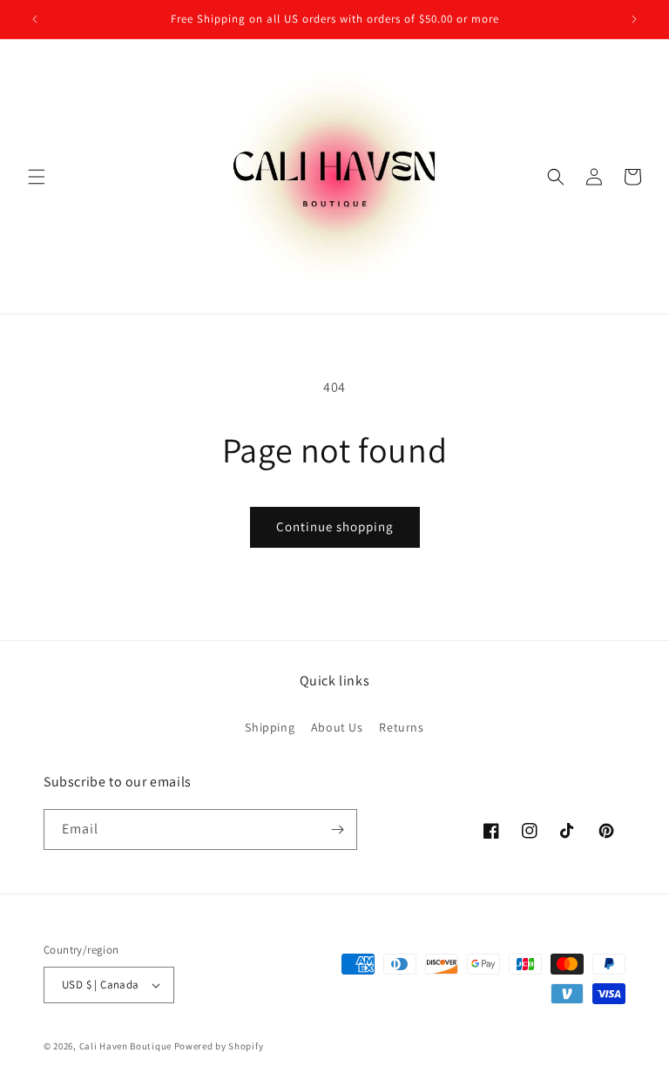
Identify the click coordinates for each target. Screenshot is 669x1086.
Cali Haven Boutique (126, 1046)
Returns (401, 727)
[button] (36, 177)
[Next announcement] (634, 19)
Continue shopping (335, 526)
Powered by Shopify (219, 1046)
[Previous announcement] (35, 19)
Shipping (269, 727)
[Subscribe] (337, 829)
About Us (337, 727)
